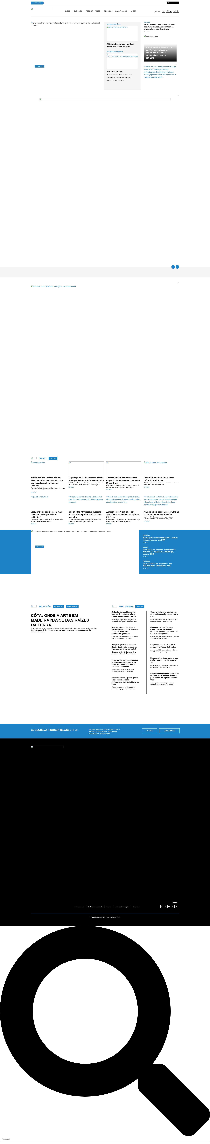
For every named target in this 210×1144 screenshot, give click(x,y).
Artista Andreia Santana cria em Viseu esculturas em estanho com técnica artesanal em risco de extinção (159, 52)
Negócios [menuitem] (108, 11)
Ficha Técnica (79, 907)
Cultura (147, 22)
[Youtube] (170, 11)
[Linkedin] (177, 11)
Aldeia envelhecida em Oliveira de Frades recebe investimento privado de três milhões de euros (81, 556)
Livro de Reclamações (122, 907)
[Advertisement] (105, 588)
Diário (145, 547)
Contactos (136, 907)
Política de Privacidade (95, 907)
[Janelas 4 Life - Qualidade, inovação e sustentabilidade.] (105, 286)
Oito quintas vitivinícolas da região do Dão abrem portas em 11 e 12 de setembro (63, 76)
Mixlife (119, 917)
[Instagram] (167, 11)
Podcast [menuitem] (89, 11)
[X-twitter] (174, 11)
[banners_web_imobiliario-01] (105, 100)
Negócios (40, 546)
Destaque (39, 66)
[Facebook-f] (163, 11)
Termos (108, 907)
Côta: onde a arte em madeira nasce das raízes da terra (60, 620)
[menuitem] (69, 11)
